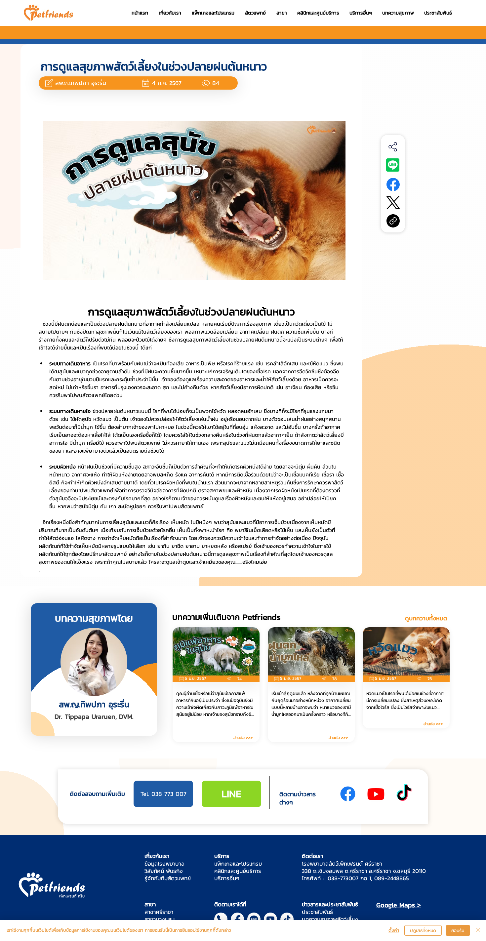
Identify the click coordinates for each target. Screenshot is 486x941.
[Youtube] (376, 794)
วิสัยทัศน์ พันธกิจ (163, 871)
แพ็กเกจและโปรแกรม (238, 863)
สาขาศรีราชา (158, 912)
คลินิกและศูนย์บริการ (237, 871)
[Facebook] (393, 184)
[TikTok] (404, 794)
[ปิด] (478, 930)
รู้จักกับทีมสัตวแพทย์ (167, 878)
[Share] (392, 146)
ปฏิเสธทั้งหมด (423, 930)
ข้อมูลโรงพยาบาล (164, 863)
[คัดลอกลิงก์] (393, 220)
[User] (49, 83)
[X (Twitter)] (393, 202)
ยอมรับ (458, 930)
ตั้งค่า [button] (393, 930)
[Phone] (220, 919)
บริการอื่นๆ (226, 878)
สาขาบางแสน (159, 919)
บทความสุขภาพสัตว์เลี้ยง (330, 919)
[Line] (254, 919)
